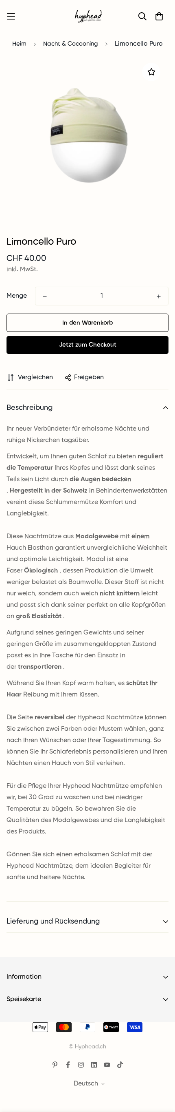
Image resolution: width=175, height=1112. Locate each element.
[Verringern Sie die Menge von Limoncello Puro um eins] (44, 296)
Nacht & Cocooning (70, 44)
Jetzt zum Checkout (87, 345)
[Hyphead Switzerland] (87, 16)
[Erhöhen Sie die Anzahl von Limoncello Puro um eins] (158, 296)
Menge (17, 296)
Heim (19, 44)
